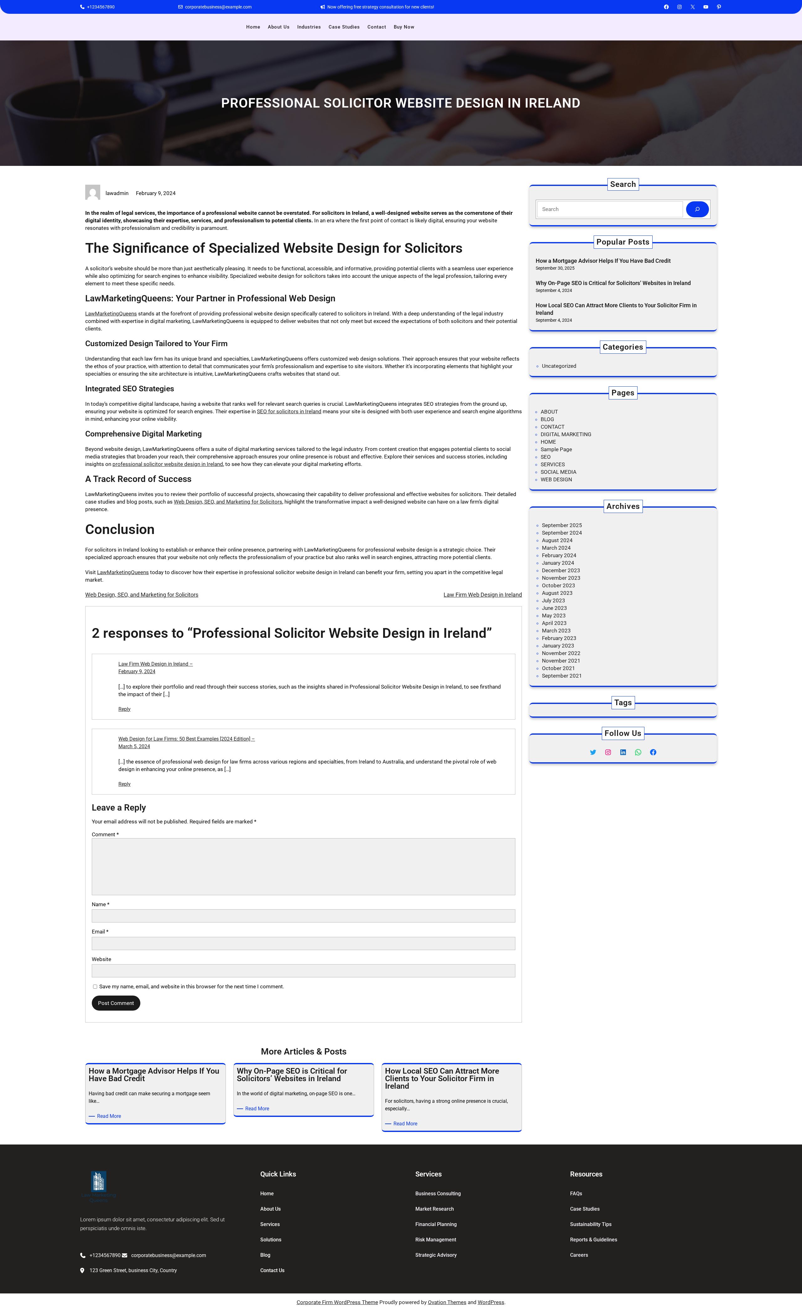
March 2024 (556, 548)
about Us (270, 1209)
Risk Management (435, 1240)
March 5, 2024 (134, 746)
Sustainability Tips (591, 1224)
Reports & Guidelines (593, 1240)
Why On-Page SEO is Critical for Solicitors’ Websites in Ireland (613, 283)
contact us (272, 1270)
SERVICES (553, 464)
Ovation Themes (447, 1302)
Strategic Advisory (436, 1255)
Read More (110, 1116)
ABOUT (549, 412)
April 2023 (554, 623)
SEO (546, 457)
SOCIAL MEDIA (558, 472)
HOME (548, 442)
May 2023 (554, 615)
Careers (579, 1255)
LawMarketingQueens (111, 313)
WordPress (491, 1302)
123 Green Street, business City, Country (133, 1270)
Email (100, 931)
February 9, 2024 (136, 671)
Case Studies (585, 1209)
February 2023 (559, 638)
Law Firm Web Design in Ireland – (155, 664)
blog (265, 1255)
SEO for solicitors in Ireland (289, 411)
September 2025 (562, 525)
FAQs (576, 1194)
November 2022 (561, 653)
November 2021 (561, 661)
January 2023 (558, 645)
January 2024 (558, 563)
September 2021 (562, 676)
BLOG (547, 419)
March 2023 (556, 630)
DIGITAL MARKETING (566, 434)
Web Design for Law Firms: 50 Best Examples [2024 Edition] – (186, 739)
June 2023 (554, 608)
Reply (124, 709)
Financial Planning (436, 1224)
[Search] (697, 209)
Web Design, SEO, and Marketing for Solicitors (228, 502)
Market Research (434, 1209)
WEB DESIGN (556, 479)
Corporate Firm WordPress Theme (337, 1302)
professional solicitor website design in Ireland (167, 464)
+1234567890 (101, 6)
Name (100, 904)
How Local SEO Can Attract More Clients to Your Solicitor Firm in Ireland (616, 309)
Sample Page (556, 449)
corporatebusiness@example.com (218, 6)
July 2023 (553, 600)
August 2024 (557, 540)
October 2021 (558, 668)
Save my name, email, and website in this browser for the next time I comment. (191, 986)
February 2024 (559, 555)
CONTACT (553, 427)
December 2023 (561, 570)
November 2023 (561, 578)
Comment (105, 834)
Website (101, 959)
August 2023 (557, 593)
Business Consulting (438, 1194)
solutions (270, 1240)
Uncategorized (559, 366)
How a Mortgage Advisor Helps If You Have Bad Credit (604, 260)
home (267, 1194)
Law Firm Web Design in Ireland (483, 594)
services (270, 1224)
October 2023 (558, 585)
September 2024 (562, 533)
